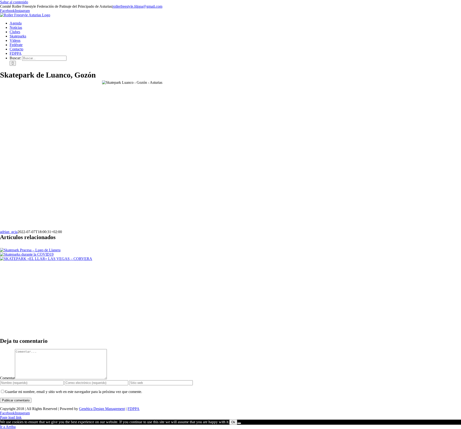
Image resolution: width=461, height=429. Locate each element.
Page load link (11, 417)
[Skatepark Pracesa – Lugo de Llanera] (30, 250)
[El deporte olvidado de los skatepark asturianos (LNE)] (230, 279)
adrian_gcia (9, 232)
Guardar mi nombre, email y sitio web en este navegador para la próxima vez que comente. (73, 392)
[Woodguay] (230, 315)
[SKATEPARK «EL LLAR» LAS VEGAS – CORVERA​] (46, 259)
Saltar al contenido (14, 2)
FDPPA (133, 409)
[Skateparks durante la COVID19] (27, 254)
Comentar (7, 378)
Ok (233, 422)
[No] (239, 423)
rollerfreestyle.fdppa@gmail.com (137, 6)
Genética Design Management (102, 409)
